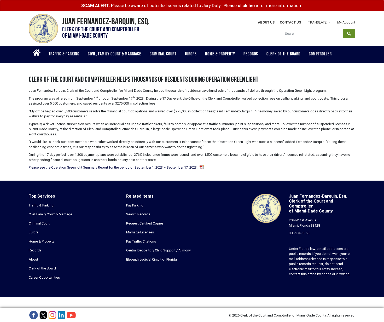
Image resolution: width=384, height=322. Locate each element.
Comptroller (320, 54)
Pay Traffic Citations (141, 241)
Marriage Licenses (140, 232)
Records (250, 54)
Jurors (191, 54)
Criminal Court (163, 54)
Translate (317, 22)
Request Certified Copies (145, 223)
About (33, 259)
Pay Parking (134, 205)
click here (248, 5)
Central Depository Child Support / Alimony (158, 250)
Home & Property (220, 54)
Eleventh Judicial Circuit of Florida (151, 259)
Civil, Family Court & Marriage (114, 54)
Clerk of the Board (283, 54)
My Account (346, 22)
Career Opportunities (44, 277)
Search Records (138, 214)
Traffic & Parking (64, 54)
